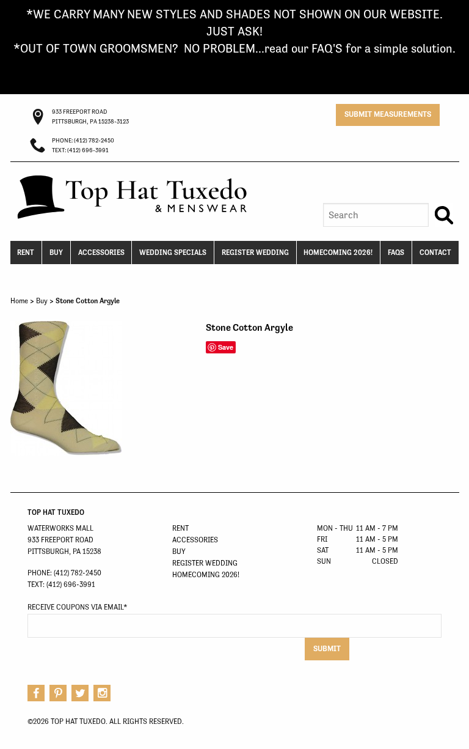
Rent (25, 252)
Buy (56, 252)
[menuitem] (26, 252)
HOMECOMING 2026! (338, 252)
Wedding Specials (172, 252)
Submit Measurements (387, 114)
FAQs (396, 252)
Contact (435, 252)
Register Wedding (255, 252)
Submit (327, 648)
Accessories (101, 252)
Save (225, 347)
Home (19, 301)
